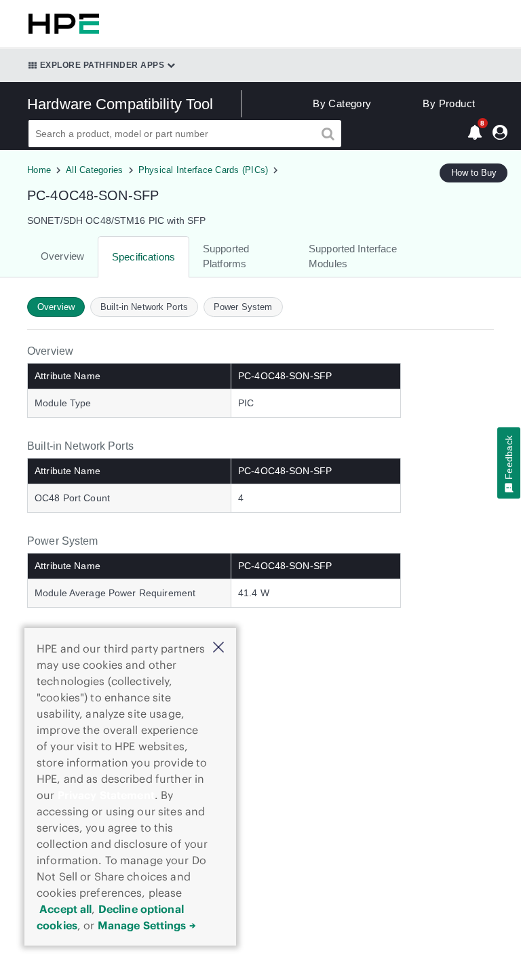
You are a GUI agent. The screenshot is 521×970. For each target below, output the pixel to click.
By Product (449, 103)
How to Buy (474, 173)
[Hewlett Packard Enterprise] (61, 23)
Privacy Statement (106, 795)
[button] (218, 648)
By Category (342, 103)
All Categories (94, 170)
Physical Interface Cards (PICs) (203, 170)
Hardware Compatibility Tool (120, 104)
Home (39, 170)
